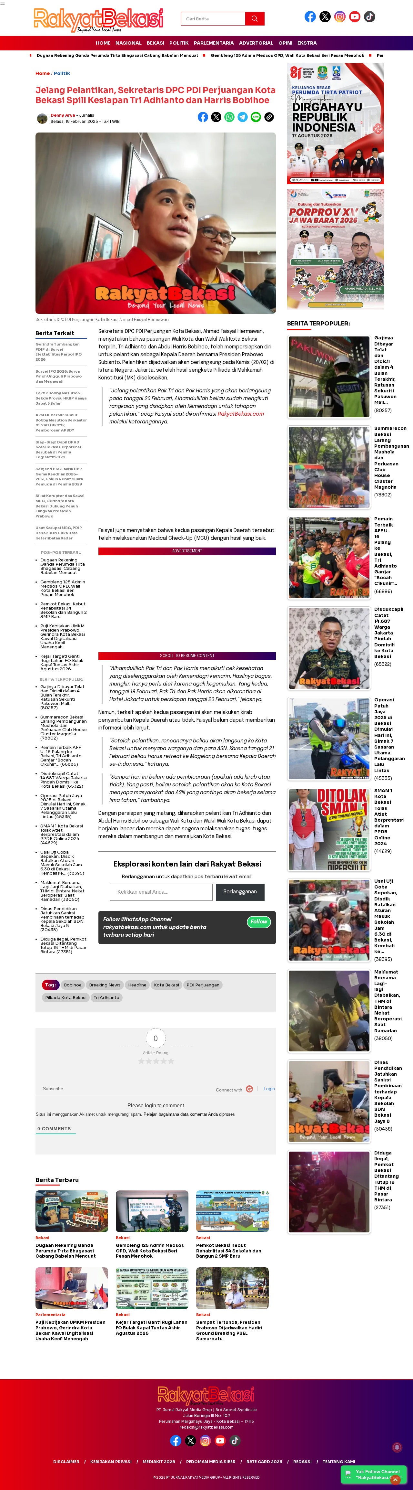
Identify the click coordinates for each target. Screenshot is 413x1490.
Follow (259, 922)
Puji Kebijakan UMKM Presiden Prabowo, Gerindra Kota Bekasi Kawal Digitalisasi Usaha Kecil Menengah (62, 636)
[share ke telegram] (244, 120)
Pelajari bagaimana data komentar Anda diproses (189, 1114)
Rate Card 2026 (264, 1461)
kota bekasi (166, 985)
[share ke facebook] (204, 120)
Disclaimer (66, 1461)
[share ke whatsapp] (230, 120)
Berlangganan (240, 892)
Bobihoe (73, 985)
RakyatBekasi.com (241, 414)
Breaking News (105, 985)
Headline (137, 985)
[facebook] (311, 20)
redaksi (302, 1461)
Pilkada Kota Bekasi (65, 997)
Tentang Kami (339, 1461)
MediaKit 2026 (159, 1461)
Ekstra (307, 43)
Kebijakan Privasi (111, 1461)
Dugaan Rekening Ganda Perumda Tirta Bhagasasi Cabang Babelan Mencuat (117, 55)
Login (268, 1088)
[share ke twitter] (217, 120)
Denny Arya (63, 115)
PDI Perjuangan (202, 985)
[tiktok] (371, 20)
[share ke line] (257, 120)
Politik (179, 43)
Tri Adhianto (106, 997)
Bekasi (155, 43)
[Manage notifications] (397, 1447)
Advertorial (256, 43)
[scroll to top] (395, 1480)
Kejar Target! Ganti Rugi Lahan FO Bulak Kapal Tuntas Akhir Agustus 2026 (61, 663)
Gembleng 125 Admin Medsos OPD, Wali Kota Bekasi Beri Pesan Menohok (287, 55)
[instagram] (341, 20)
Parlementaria (214, 43)
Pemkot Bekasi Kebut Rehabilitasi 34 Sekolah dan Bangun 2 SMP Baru (63, 610)
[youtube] (356, 20)
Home (103, 43)
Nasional (129, 43)
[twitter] (326, 20)
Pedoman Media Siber (211, 1461)
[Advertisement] (187, 476)
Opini (285, 43)
